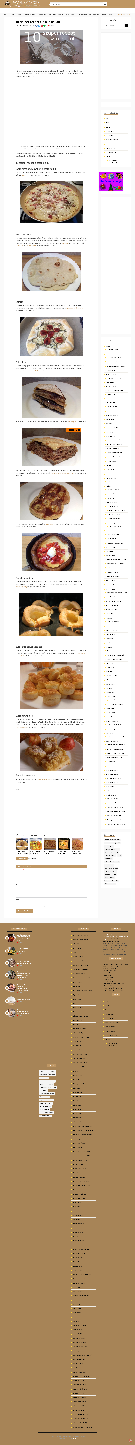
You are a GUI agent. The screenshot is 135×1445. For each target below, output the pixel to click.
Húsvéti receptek (111, 547)
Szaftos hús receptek (113, 514)
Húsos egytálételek (113, 534)
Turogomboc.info (108, 979)
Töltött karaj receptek (114, 523)
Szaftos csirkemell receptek (116, 366)
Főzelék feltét (110, 419)
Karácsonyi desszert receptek (116, 563)
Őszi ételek (109, 626)
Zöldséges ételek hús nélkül (116, 811)
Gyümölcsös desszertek (114, 453)
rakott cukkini (108, 859)
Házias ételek (110, 470)
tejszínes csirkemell (110, 874)
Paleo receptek (110, 634)
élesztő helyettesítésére (44, 780)
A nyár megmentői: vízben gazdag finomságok (23, 949)
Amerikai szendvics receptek (112, 840)
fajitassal (65, 243)
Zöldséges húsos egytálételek (116, 824)
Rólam (111, 14)
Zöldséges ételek (111, 795)
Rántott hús (110, 667)
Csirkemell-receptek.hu (110, 966)
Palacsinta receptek (112, 630)
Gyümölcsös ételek (112, 436)
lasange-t (72, 422)
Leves (6, 14)
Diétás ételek (110, 382)
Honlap (17, 899)
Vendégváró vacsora (112, 791)
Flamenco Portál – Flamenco (112, 988)
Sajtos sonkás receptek (111, 868)
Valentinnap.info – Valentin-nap (113, 990)
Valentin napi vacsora (114, 729)
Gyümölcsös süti (112, 461)
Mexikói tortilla (31, 246)
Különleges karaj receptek (117, 510)
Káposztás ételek (112, 799)
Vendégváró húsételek (113, 786)
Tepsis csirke (111, 370)
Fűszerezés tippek (112, 350)
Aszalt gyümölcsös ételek (115, 440)
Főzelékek (109, 424)
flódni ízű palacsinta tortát (30, 371)
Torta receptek (110, 713)
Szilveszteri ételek (111, 676)
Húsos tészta (111, 696)
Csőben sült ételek (111, 374)
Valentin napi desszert (114, 725)
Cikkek (108, 346)
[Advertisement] (51, 811)
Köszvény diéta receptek (113, 601)
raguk (119, 855)
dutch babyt (49, 524)
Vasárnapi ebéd (110, 733)
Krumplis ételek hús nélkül (115, 757)
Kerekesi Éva (20, 26)
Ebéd (12, 14)
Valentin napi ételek (112, 721)
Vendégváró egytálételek (113, 770)
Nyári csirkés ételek (113, 362)
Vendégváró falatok (112, 774)
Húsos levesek (111, 539)
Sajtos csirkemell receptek (112, 862)
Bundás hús (110, 494)
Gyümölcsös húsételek (114, 457)
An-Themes (76, 1439)
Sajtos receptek (109, 865)
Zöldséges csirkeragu (114, 803)
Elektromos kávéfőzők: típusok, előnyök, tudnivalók (23, 1011)
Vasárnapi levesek (113, 482)
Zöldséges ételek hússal (114, 816)
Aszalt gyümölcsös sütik (114, 444)
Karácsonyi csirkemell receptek (117, 559)
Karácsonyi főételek (113, 568)
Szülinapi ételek (111, 680)
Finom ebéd (111, 402)
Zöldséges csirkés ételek (115, 807)
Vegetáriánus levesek (114, 766)
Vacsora (19, 14)
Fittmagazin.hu (108, 981)
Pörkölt (108, 643)
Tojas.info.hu (107, 975)
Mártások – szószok (112, 605)
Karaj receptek (71, 14)
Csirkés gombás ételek (114, 357)
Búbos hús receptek (113, 490)
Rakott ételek (110, 647)
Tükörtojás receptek (110, 884)
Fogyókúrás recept (99, 14)
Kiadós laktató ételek (112, 585)
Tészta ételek (110, 693)
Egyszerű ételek (111, 387)
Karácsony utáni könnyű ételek (117, 593)
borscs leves (108, 843)
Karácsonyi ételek (111, 556)
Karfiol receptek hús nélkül (115, 753)
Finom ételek (110, 399)
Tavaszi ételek (110, 684)
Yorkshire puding (21, 587)
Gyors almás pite (21, 727)
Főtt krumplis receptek (113, 415)
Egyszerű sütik (111, 394)
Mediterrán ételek (111, 610)
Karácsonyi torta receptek (115, 576)
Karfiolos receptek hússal (115, 543)
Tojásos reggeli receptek (111, 881)
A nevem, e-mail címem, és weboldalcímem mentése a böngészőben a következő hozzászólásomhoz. (45, 907)
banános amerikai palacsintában (63, 473)
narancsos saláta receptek (112, 849)
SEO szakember (122, 939)
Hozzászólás (20, 870)
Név (17, 884)
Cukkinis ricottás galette (74, 308)
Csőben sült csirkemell (114, 378)
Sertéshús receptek (113, 507)
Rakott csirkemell (112, 651)
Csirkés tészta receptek (116, 700)
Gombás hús (111, 498)
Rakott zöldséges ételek (114, 659)
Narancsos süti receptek (111, 852)
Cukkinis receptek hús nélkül (116, 745)
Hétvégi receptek (85, 14)
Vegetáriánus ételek (112, 741)
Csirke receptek (110, 354)
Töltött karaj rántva (115, 527)
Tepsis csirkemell (109, 877)
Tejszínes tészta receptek (115, 704)
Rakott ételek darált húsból (115, 655)
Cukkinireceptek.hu (109, 968)
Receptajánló (32, 858)
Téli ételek (109, 688)
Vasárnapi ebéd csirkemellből (116, 737)
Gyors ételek (109, 432)
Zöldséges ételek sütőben (115, 820)
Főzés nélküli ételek (112, 428)
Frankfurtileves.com (109, 971)
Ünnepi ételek (110, 717)
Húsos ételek (110, 531)
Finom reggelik (112, 407)
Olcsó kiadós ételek (113, 622)
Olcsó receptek (30, 14)
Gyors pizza (25, 175)
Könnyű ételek (110, 589)
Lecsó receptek (109, 846)
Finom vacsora (112, 411)
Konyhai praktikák (111, 597)
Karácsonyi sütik (112, 572)
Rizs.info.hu (107, 973)
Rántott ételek (110, 663)
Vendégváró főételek (112, 782)
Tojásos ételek (110, 708)
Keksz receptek (110, 580)
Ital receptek (110, 551)
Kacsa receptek (112, 502)
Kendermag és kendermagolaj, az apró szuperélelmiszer (24, 961)
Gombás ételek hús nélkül (115, 749)
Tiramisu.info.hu (108, 977)
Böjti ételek (117, 843)
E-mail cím (19, 892)
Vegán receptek (112, 762)
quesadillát (19, 246)
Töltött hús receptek (113, 519)
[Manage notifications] (130, 1440)
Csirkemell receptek (56, 14)
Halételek (109, 465)
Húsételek (109, 486)
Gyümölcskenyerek (113, 448)
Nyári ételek (42, 14)
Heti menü (109, 474)
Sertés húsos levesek (110, 871)
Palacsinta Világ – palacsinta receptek (115, 964)
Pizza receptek (110, 639)
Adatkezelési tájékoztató (111, 941)
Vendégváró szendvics (114, 778)
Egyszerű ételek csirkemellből (116, 390)
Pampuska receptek (110, 855)
